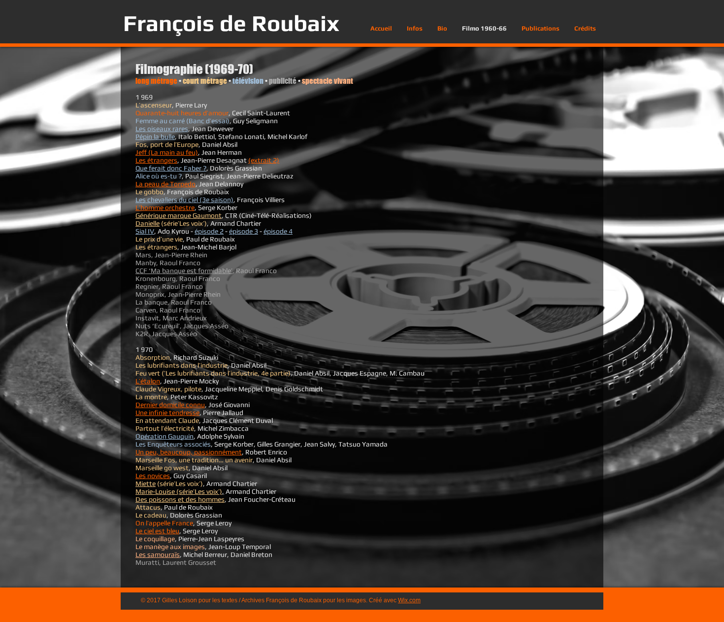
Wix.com (409, 600)
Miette (145, 483)
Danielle (147, 223)
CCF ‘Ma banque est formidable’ (183, 271)
